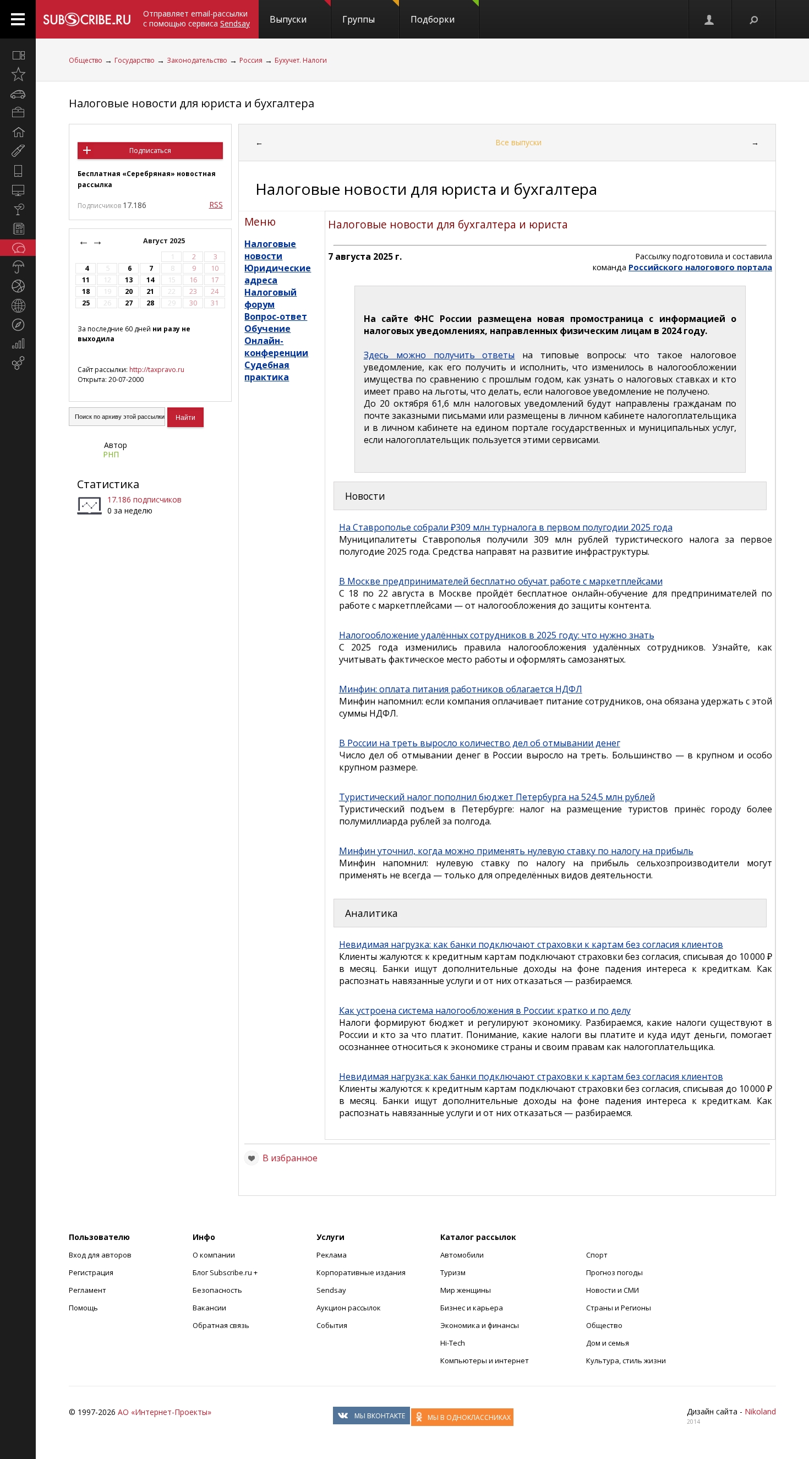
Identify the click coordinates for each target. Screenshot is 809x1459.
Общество (85, 60)
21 (150, 291)
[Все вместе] (18, 55)
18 (86, 291)
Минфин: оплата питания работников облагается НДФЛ (460, 689)
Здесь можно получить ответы (439, 355)
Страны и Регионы (618, 1308)
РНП (111, 454)
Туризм (453, 1272)
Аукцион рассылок (348, 1308)
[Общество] (18, 247)
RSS (216, 204)
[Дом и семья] (18, 132)
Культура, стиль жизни (626, 1360)
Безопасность (217, 1290)
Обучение (267, 329)
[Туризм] (18, 324)
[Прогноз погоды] (18, 267)
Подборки (433, 19)
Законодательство (197, 60)
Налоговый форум (270, 298)
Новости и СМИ (612, 1290)
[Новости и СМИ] (18, 228)
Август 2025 (165, 240)
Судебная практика (266, 371)
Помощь (83, 1308)
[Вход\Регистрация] (710, 19)
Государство (134, 60)
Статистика (108, 484)
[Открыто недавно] (18, 74)
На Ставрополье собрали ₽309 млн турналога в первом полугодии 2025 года (506, 527)
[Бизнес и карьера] (18, 113)
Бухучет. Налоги (301, 60)
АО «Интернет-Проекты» (164, 1412)
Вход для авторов (100, 1255)
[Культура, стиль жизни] (18, 209)
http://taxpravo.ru (156, 369)
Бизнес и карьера (471, 1308)
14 (150, 280)
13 (129, 280)
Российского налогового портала (700, 266)
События (331, 1325)
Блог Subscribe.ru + (226, 1272)
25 (86, 303)
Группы (358, 19)
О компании (214, 1255)
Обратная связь (221, 1325)
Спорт (597, 1255)
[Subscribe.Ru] (87, 19)
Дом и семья (607, 1343)
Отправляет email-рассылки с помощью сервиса (196, 18)
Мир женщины (465, 1290)
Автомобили (462, 1255)
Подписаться (150, 150)
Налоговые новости (270, 250)
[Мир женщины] (18, 151)
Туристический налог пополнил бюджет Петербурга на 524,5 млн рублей (497, 797)
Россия (251, 60)
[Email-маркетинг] (18, 363)
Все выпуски (518, 142)
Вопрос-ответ (275, 316)
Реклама (331, 1255)
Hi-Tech (452, 1343)
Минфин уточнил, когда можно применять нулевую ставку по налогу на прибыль (516, 851)
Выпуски (288, 19)
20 (129, 291)
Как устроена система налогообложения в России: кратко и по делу (485, 1010)
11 (86, 280)
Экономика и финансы (479, 1325)
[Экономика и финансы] (18, 344)
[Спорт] (18, 286)
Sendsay (331, 1290)
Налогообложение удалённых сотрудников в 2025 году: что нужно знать (496, 635)
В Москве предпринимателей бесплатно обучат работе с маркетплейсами (501, 581)
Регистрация (91, 1272)
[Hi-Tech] (18, 170)
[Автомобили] (18, 93)
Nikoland (760, 1411)
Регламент (87, 1290)
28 (150, 303)
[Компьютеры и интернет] (18, 190)
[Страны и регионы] (18, 305)
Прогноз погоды (614, 1272)
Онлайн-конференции (276, 347)
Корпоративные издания (361, 1272)
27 (129, 303)
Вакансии (209, 1308)
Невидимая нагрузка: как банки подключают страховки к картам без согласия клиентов (531, 944)
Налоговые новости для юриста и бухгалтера (191, 103)
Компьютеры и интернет (484, 1360)
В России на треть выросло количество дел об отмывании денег (479, 743)
